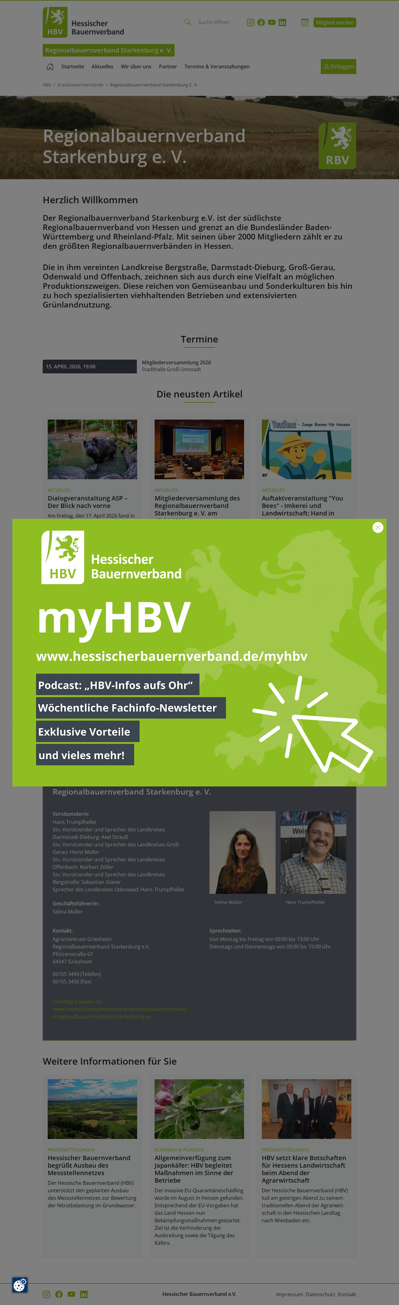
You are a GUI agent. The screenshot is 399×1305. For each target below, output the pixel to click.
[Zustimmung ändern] (19, 1285)
